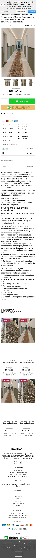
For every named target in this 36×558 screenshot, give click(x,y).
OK (30, 166)
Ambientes (18, 501)
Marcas (18, 506)
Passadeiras (18, 496)
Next (32, 82)
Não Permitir (21, 11)
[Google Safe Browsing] (25, 538)
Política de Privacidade (18, 474)
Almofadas (18, 498)
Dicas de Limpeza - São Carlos (18, 472)
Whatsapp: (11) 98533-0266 (18, 515)
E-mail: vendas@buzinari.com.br (18, 517)
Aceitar (18, 554)
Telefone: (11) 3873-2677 (18, 513)
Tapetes (18, 494)
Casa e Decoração (18, 503)
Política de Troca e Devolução (18, 476)
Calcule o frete (8, 160)
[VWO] (6, 11)
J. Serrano (32, 25)
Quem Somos (18, 470)
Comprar (23, 101)
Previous (3, 82)
